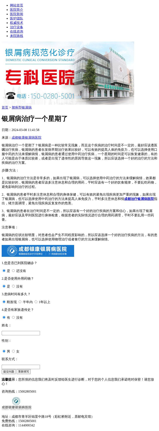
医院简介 (16, 9)
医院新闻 (16, 14)
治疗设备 (16, 27)
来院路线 (16, 36)
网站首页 (16, 5)
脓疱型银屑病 (22, 107)
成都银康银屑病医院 (26, 137)
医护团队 (16, 18)
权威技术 (16, 22)
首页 (5, 107)
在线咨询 (16, 31)
